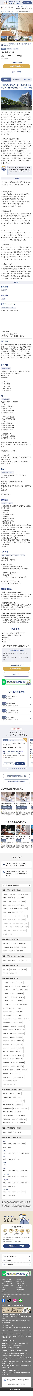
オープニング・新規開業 (20, 1115)
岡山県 (9, 1182)
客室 (19, 969)
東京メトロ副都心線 (19, 1077)
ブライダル (5, 973)
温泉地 (4, 960)
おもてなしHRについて (11, 1256)
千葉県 (19, 1143)
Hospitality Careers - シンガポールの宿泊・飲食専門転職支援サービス (16, 1358)
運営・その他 (20, 950)
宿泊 (4, 969)
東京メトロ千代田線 (17, 1015)
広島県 (4, 1182)
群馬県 (9, 1147)
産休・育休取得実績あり (8, 1104)
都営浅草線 (20, 1048)
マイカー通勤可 (24, 1108)
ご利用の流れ (9, 1260)
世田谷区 (5, 901)
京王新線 (5, 1029)
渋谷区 (10, 901)
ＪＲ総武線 (12, 993)
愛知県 (4, 1159)
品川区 (13, 897)
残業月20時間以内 (7, 1097)
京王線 (20, 1022)
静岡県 (9, 1159)
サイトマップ (20, 1292)
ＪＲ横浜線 (5, 1000)
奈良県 (22, 1153)
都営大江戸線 (13, 1048)
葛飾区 (22, 905)
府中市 (9, 912)
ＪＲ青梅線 (25, 990)
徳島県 (9, 1186)
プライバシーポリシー (22, 1285)
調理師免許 (22, 1122)
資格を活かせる (22, 1119)
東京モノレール (6, 1055)
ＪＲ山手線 (21, 997)
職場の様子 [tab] (27, 79)
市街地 (9, 960)
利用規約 (4, 1287)
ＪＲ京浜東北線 (25, 986)
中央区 (10, 894)
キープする (17, 72)
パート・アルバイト (17, 1132)
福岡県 (4, 1192)
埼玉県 (14, 1143)
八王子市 (11, 908)
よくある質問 (9, 1264)
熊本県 (9, 1192)
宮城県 (4, 1170)
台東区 (26, 894)
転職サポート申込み (6, 1279)
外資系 (22, 1101)
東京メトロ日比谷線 (7, 1011)
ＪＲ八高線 (16, 1004)
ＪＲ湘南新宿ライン (7, 1004)
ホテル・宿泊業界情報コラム (8, 1281)
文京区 (22, 894)
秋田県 (26, 1170)
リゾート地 (24, 960)
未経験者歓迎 (14, 1119)
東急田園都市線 (14, 1062)
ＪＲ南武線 (19, 990)
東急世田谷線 (6, 1062)
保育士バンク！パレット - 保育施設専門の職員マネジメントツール (16, 1330)
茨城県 (23, 1143)
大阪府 (4, 1153)
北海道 (4, 1165)
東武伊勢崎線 (20, 1066)
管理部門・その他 (13, 973)
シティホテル (6, 943)
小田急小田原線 (13, 1033)
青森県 (13, 1170)
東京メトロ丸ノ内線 (18, 1011)
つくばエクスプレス (14, 1073)
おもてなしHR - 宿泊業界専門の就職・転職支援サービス (15, 1353)
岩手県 (18, 1170)
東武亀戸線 (5, 1069)
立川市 (15, 908)
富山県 (18, 1176)
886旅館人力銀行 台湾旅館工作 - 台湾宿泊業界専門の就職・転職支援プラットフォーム (16, 1366)
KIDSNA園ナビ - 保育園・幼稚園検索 (10, 1348)
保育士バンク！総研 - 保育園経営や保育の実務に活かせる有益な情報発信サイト (16, 1337)
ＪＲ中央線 (5, 982)
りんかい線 (14, 1055)
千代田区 (8, 11)
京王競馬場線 (13, 1026)
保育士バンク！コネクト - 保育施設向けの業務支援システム (16, 1327)
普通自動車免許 (15, 1122)
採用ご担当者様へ (21, 1283)
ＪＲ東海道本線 (14, 997)
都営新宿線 (12, 1051)
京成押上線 (5, 1033)
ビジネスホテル (14, 943)
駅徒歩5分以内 (18, 1104)
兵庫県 (9, 1153)
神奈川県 (10, 1143)
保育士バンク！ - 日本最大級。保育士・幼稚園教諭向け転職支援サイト (16, 1317)
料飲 (8, 969)
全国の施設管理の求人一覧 (16, 781)
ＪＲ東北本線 (6, 997)
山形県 (22, 1170)
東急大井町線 (19, 1059)
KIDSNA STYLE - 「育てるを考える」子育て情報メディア (15, 1343)
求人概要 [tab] (6, 79)
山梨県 (22, 1176)
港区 (14, 894)
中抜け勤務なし (6, 1119)
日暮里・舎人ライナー (8, 1077)
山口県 (13, 1182)
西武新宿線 (13, 1040)
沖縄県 (13, 1195)
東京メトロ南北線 (7, 1015)
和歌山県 (27, 1153)
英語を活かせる (6, 1101)
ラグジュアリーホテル (8, 947)
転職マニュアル (20, 1281)
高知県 (13, 1186)
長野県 (9, 1176)
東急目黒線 (12, 1059)
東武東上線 (12, 1069)
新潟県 (4, 1176)
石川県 (13, 1176)
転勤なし (19, 1093)
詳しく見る (20, 764)
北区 (27, 901)
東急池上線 (5, 1059)
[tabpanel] (16, 181)
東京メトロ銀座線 (7, 1008)
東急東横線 (21, 1062)
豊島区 (23, 901)
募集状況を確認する (16, 66)
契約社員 (10, 1132)
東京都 (4, 11)
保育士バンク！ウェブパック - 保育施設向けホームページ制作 (16, 1334)
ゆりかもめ (20, 1055)
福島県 (9, 1170)
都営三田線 (5, 1051)
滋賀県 (18, 1153)
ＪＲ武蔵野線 (12, 990)
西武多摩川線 (20, 1040)
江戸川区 (5, 908)
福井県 (26, 1176)
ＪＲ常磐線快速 (6, 986)
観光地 (13, 960)
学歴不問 (5, 1093)
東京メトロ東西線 (7, 1019)
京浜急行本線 (26, 1019)
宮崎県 (4, 1195)
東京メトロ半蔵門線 (17, 1008)
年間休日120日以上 (7, 1108)
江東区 (9, 897)
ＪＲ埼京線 (5, 993)
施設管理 (9, 49)
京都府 (13, 1153)
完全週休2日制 (16, 1108)
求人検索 (19, 1279)
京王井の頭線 (6, 1026)
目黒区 (18, 897)
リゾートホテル (22, 943)
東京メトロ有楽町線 (17, 1019)
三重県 (18, 1159)
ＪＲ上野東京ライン (24, 1004)
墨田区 (4, 897)
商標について (5, 1292)
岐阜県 (13, 1159)
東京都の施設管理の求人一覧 (16, 776)
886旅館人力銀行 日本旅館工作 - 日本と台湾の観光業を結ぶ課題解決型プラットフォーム (16, 1362)
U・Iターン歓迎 (12, 1093)
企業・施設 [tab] (16, 79)
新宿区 (18, 894)
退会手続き (19, 1287)
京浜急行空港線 (6, 1022)
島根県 (18, 1182)
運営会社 (4, 1289)
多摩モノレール (19, 1051)
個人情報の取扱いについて (8, 1285)
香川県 (4, 1186)
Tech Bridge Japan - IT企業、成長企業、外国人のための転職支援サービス (16, 1373)
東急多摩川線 (6, 1066)
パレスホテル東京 (14, 11)
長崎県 (19, 1192)
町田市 (22, 912)
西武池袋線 (12, 1037)
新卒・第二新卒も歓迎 (8, 1115)
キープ (9, 764)
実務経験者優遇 (6, 1122)
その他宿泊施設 (12, 950)
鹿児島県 (14, 1192)
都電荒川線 (5, 1073)
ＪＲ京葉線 (5, 990)
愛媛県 (26, 1182)
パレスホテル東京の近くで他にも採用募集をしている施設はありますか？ (16, 874)
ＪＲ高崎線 (19, 1000)
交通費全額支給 (18, 1112)
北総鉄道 (18, 1069)
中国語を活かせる (15, 1101)
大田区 (22, 897)
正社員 (3, 299)
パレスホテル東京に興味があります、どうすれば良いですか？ (16, 864)
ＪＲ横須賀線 (12, 1000)
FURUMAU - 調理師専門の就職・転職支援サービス (13, 1355)
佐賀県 (9, 1195)
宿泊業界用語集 (20, 1289)
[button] (14, 768)
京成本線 (17, 1029)
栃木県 (4, 1147)
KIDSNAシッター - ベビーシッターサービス (12, 1345)
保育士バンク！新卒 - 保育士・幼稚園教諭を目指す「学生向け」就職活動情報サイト (16, 1321)
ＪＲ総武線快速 (19, 993)
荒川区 (4, 905)
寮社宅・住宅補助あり (8, 1112)
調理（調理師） (13, 969)
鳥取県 (22, 1182)
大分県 (23, 1192)
